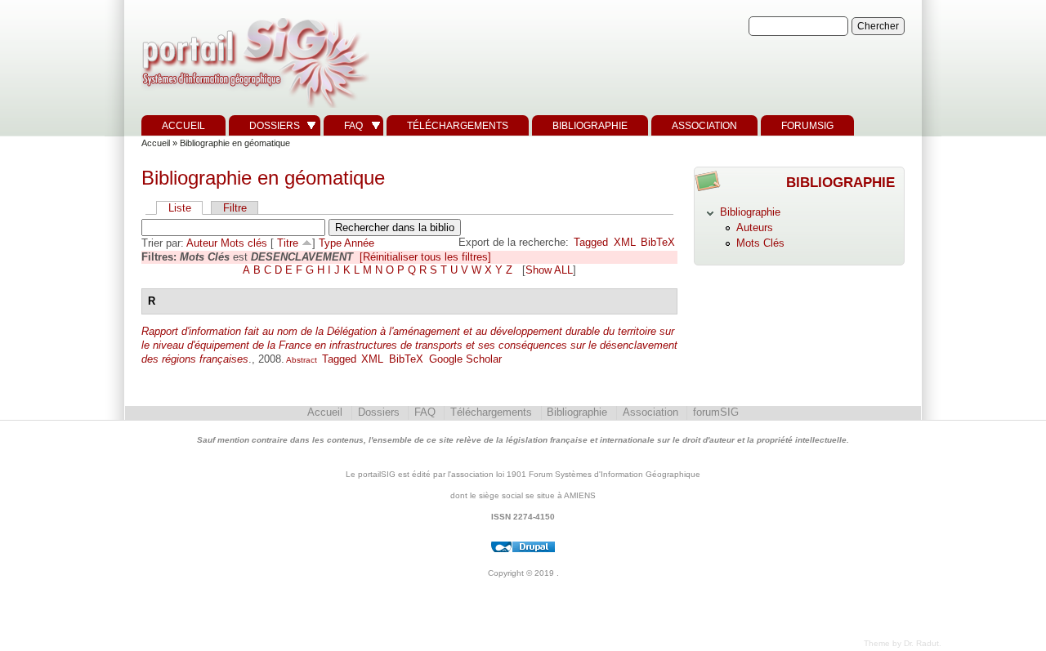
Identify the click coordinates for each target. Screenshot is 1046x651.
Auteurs (754, 227)
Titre (287, 243)
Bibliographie (590, 126)
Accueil (183, 126)
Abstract (300, 359)
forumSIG (807, 126)
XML (625, 242)
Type (330, 243)
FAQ (353, 126)
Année (359, 243)
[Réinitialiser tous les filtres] (425, 257)
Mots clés (244, 243)
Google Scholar (465, 359)
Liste (179, 208)
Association (704, 126)
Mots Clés (760, 243)
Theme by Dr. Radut (901, 643)
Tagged (591, 242)
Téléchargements (457, 126)
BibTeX (658, 242)
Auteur (201, 243)
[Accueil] (253, 108)
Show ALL (549, 270)
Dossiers (274, 126)
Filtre (235, 208)
